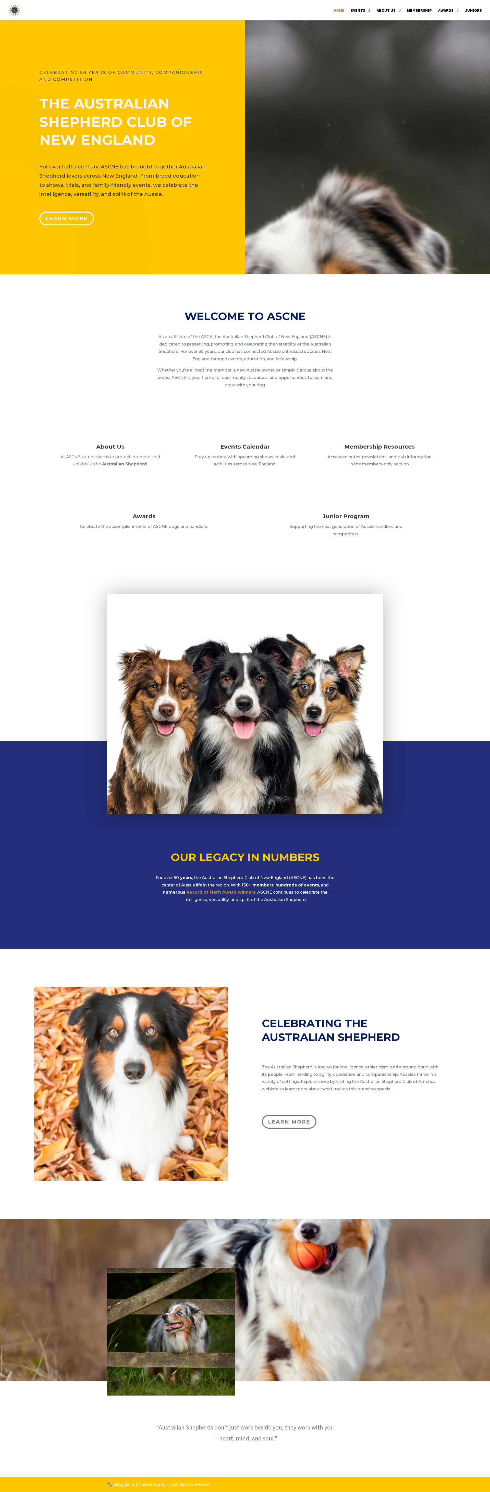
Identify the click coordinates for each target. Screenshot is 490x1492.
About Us (386, 10)
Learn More (66, 218)
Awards (446, 10)
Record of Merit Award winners (221, 892)
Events (358, 10)
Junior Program (346, 516)
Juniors (473, 10)
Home (338, 10)
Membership (419, 10)
